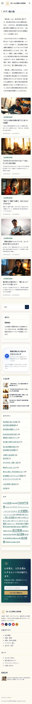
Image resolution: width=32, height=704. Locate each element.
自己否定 (6, 458)
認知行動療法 (13, 542)
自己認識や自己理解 (9, 450)
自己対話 (8, 534)
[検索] (29, 3)
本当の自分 (20, 523)
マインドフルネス (10, 511)
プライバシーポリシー (12, 663)
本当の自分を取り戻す (10, 434)
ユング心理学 (12, 514)
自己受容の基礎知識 (9, 425)
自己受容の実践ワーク (10, 429)
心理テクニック (14, 520)
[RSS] (16, 624)
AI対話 (4, 503)
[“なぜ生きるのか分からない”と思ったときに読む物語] (16, 146)
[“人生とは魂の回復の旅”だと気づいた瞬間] (16, 106)
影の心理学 (17, 517)
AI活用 (8, 503)
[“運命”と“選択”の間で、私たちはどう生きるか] (16, 186)
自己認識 (18, 538)
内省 (23, 514)
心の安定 (23, 517)
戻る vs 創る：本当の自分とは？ (13, 472)
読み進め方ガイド (10, 660)
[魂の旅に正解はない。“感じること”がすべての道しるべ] (16, 267)
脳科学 (24, 526)
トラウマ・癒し (10, 643)
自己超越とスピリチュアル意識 (13, 476)
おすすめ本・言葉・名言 (11, 462)
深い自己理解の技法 (9, 447)
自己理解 (20, 534)
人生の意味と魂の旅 (7, 117)
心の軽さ (8, 520)
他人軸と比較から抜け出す (11, 442)
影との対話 (9, 517)
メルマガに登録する (16, 593)
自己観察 (13, 538)
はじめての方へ (10, 658)
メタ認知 (22, 511)
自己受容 (17, 530)
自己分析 (10, 531)
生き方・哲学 (9, 645)
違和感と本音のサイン (10, 437)
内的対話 (18, 514)
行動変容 (7, 542)
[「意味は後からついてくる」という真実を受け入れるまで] (16, 227)
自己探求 (13, 534)
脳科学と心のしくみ (9, 467)
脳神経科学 (19, 526)
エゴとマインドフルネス (11, 479)
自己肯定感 (8, 538)
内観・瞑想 (8, 638)
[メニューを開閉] (2, 3)
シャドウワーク (15, 507)
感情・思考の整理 (10, 640)
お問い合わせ (9, 666)
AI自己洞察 (14, 503)
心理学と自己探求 (8, 455)
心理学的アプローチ (11, 523)
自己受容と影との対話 (10, 422)
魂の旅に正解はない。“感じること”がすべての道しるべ (15, 283)
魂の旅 (18, 542)
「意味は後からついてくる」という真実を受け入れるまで (15, 242)
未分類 (5, 488)
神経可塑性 (13, 527)
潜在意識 (7, 527)
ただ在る (7, 507)
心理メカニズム (22, 520)
